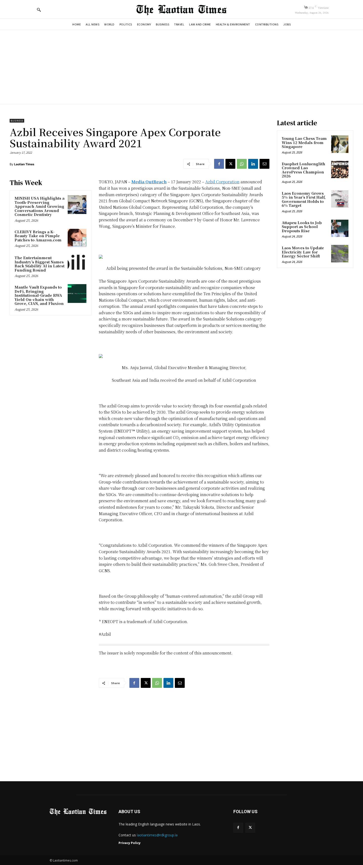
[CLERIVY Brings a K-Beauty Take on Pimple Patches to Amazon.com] (77, 238)
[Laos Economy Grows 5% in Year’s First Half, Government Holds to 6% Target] (339, 199)
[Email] (264, 164)
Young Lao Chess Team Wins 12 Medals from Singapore (304, 142)
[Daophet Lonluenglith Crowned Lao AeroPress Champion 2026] (339, 169)
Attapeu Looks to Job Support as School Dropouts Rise (302, 226)
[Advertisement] (181, 67)
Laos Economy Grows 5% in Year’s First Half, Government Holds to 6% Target (303, 199)
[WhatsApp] (242, 164)
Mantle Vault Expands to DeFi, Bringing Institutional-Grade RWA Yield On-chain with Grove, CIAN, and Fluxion (39, 295)
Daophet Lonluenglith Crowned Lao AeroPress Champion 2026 (303, 170)
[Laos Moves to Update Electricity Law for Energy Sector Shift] (339, 253)
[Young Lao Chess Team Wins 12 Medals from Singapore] (339, 144)
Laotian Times (24, 164)
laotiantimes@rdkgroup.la (157, 835)
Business (17, 120)
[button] (38, 9)
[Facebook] (219, 164)
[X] (230, 164)
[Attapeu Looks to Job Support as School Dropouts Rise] (339, 228)
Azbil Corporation (222, 182)
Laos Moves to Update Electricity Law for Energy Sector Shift (303, 251)
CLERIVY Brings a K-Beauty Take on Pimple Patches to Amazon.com (38, 235)
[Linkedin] (253, 164)
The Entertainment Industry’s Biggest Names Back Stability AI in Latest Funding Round (39, 264)
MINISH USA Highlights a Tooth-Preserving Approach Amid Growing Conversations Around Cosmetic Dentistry (39, 206)
